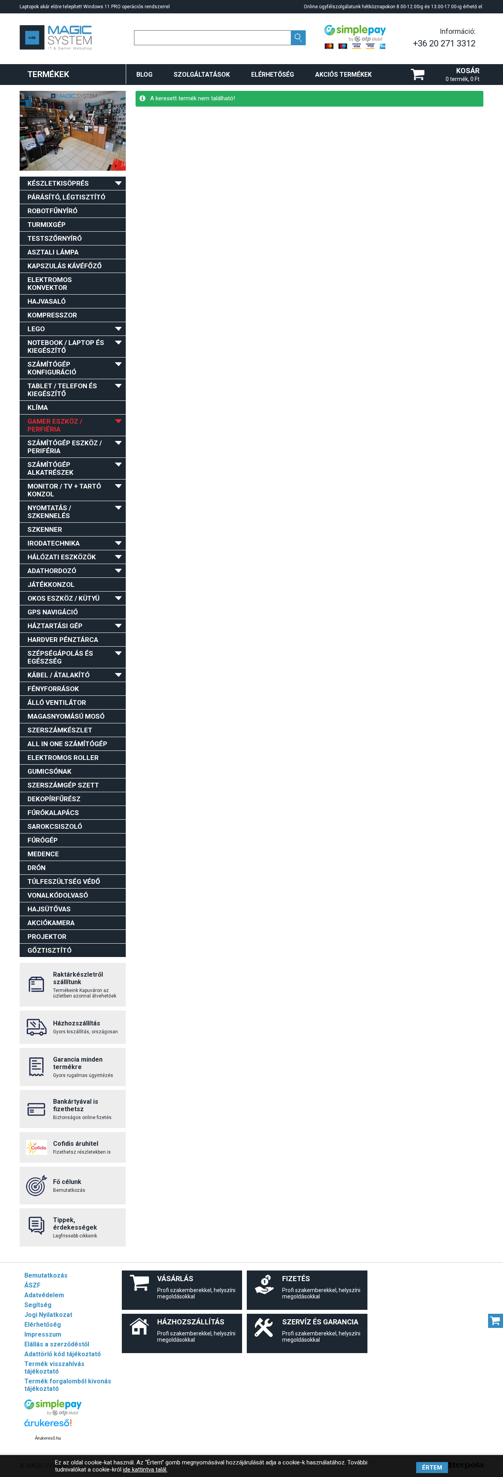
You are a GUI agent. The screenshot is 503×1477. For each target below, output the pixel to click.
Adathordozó (52, 571)
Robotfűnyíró (52, 211)
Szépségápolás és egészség (60, 657)
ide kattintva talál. (145, 1469)
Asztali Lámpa (53, 252)
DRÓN (37, 868)
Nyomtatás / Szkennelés (49, 512)
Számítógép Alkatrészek (50, 468)
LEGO (36, 329)
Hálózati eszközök (62, 557)
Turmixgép (47, 225)
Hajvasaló (47, 301)
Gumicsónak (50, 771)
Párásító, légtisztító (66, 197)
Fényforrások (53, 689)
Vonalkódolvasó (58, 895)
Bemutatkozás (46, 1275)
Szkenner (45, 529)
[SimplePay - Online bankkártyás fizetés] (52, 1413)
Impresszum (42, 1334)
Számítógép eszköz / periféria (65, 447)
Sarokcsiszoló (55, 826)
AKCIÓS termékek (343, 74)
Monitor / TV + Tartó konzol (64, 490)
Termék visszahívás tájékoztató (54, 1367)
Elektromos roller (63, 758)
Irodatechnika (54, 543)
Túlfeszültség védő (64, 881)
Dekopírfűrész (54, 799)
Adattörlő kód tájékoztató (62, 1354)
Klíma (38, 407)
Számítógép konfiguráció (52, 368)
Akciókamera (51, 923)
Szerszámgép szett (63, 785)
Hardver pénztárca (63, 640)
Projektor (47, 936)
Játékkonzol (51, 584)
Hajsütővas (49, 909)
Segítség (37, 1305)
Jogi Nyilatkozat (48, 1314)
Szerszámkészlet (60, 730)
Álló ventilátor (57, 702)
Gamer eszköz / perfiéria (55, 425)
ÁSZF (32, 1285)
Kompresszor (52, 315)
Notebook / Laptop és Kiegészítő (66, 346)
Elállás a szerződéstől (56, 1344)
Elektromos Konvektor (50, 283)
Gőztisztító (50, 950)
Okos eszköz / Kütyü (63, 598)
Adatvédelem (44, 1295)
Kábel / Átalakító (59, 675)
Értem (432, 1467)
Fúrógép (43, 840)
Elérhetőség (272, 74)
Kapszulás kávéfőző (65, 266)
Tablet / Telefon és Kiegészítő (62, 390)
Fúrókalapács (53, 813)
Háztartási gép (55, 626)
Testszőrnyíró (55, 238)
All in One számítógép (67, 744)
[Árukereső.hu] (48, 1426)
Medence (43, 854)
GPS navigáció (53, 612)
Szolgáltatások (202, 74)
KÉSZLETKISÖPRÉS (58, 183)
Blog (144, 74)
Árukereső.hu (48, 1438)
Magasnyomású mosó (66, 716)
